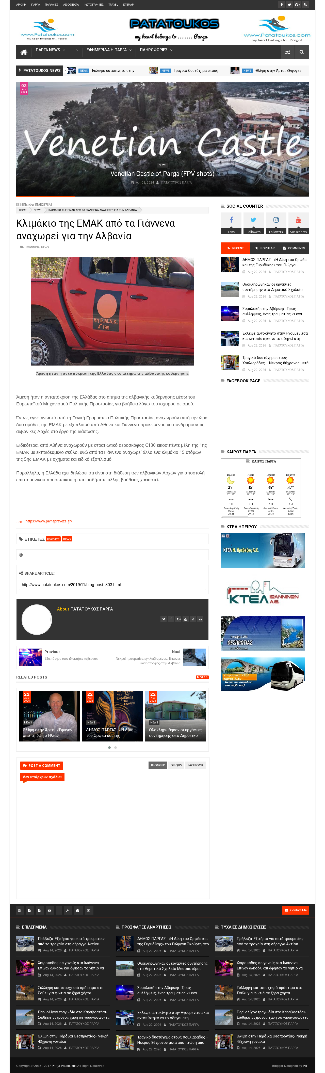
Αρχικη (21, 4)
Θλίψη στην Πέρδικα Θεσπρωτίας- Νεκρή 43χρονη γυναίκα (73, 1039)
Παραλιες (51, 4)
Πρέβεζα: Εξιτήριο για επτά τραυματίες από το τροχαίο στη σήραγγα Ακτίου (71, 941)
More (201, 677)
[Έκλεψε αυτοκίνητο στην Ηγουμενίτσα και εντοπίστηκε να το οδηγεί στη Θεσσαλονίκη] (153, 70)
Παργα (35, 4)
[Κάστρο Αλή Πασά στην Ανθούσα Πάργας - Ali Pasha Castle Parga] (162, 139)
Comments (296, 248)
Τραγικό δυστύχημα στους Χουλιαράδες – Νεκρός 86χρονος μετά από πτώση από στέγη (275, 363)
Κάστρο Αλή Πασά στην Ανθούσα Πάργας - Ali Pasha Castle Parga (163, 173)
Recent (238, 248)
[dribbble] (193, 619)
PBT (306, 1066)
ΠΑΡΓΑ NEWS (48, 50)
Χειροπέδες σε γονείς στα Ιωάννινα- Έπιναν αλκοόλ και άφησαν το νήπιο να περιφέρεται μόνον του (71, 968)
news (84, 70)
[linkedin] (200, 619)
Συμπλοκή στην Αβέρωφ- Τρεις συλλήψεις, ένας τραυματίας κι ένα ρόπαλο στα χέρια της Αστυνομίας (272, 314)
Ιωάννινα (33, 247)
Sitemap (128, 4)
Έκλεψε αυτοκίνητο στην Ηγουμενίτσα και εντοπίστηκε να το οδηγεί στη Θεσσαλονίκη (275, 338)
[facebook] (171, 619)
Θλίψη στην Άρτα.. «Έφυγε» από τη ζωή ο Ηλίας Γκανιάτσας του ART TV (110, 736)
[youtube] (186, 619)
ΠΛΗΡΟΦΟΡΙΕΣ (154, 50)
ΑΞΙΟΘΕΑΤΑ (71, 4)
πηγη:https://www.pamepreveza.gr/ (44, 521)
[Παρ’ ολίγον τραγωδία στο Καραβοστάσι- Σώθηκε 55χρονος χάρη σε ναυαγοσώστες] (25, 1017)
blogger (158, 765)
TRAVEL (113, 4)
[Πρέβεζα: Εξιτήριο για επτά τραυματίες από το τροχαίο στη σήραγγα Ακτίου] (25, 943)
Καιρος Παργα (264, 461)
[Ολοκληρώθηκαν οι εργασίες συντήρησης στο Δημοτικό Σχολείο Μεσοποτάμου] (230, 289)
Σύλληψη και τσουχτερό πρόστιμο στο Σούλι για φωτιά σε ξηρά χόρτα (71, 990)
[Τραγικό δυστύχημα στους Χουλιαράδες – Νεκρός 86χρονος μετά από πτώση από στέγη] (235, 70)
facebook (195, 765)
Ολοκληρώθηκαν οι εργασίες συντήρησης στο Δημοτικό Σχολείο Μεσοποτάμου (272, 289)
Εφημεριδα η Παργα (107, 50)
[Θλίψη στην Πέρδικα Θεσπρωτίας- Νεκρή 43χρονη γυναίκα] (25, 1041)
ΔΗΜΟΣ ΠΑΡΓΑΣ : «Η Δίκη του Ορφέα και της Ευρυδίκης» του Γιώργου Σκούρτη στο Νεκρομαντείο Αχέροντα (274, 265)
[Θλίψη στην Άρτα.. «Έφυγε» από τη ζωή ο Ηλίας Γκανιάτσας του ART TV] (112, 716)
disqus (176, 765)
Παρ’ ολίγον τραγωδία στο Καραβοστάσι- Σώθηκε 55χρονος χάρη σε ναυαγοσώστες (74, 1015)
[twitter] (163, 619)
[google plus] (178, 619)
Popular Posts (267, 250)
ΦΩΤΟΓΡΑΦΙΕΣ (94, 4)
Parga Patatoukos (64, 1066)
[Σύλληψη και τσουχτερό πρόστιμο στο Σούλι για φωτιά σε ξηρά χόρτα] (25, 992)
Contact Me (298, 910)
